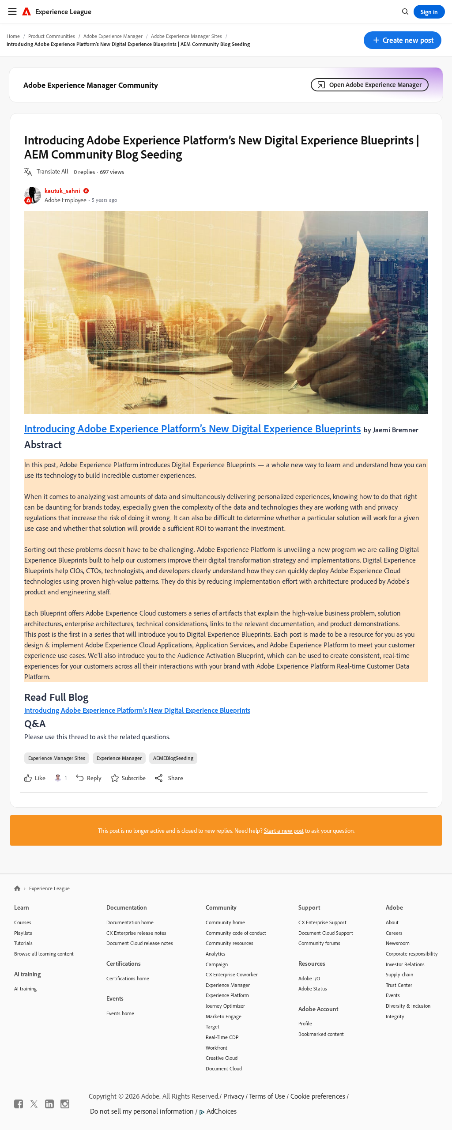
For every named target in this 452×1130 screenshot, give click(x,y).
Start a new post (284, 830)
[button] (402, 40)
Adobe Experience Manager (113, 36)
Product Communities (51, 36)
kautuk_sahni (62, 190)
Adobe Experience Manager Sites (186, 36)
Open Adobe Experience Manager (375, 84)
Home (13, 36)
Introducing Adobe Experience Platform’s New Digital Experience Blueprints (192, 428)
